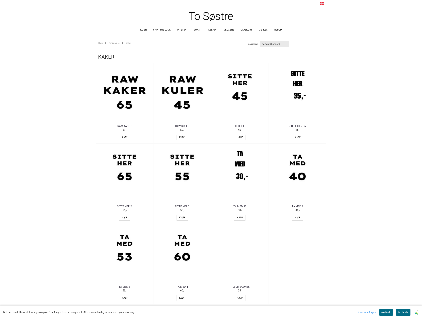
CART (309, 4)
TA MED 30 (239, 206)
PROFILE (315, 4)
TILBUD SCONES (240, 286)
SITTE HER (240, 126)
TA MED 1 (297, 206)
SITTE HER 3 (182, 206)
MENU (296, 4)
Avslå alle (386, 312)
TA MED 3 (124, 286)
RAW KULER (182, 126)
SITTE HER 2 (124, 206)
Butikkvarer (114, 43)
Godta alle (403, 312)
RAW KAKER (124, 126)
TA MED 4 (182, 286)
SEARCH (303, 4)
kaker (128, 43)
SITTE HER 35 (297, 126)
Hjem (100, 43)
